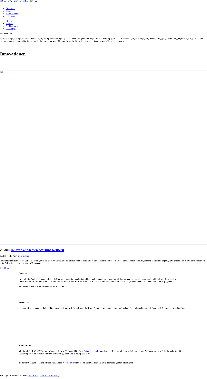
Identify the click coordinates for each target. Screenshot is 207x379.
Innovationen (23, 256)
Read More (5, 268)
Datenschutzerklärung (49, 375)
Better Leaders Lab (92, 351)
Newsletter (67, 363)
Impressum (33, 375)
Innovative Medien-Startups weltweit (37, 250)
